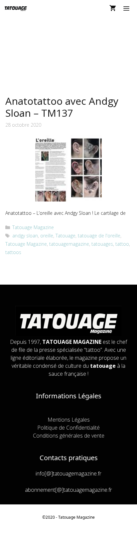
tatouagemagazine (69, 244)
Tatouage (65, 235)
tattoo (122, 244)
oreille (46, 235)
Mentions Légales (69, 419)
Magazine (85, 517)
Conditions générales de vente (68, 435)
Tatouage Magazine (33, 227)
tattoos (13, 252)
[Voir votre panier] (112, 8)
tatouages (102, 244)
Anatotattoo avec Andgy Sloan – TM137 (61, 107)
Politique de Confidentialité (68, 427)
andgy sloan (25, 235)
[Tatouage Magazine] (15, 8)
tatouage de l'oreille (99, 235)
